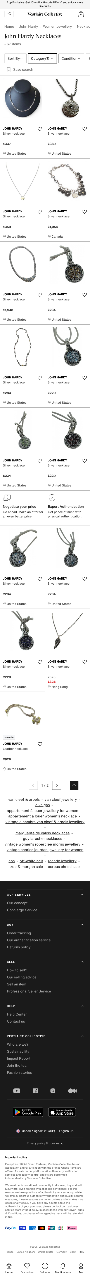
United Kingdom (26, 1252)
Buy (10, 925)
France (10, 1252)
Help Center (17, 1014)
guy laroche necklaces (42, 838)
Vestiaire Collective (26, 1036)
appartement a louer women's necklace (42, 816)
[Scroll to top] (74, 785)
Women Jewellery (57, 26)
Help (11, 1006)
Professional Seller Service (29, 991)
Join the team (18, 1065)
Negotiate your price (19, 506)
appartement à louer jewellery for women (42, 810)
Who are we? (17, 1044)
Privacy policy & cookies (43, 1143)
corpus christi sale (64, 866)
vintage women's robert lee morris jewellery (42, 844)
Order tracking (19, 933)
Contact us (16, 1021)
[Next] (56, 785)
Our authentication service (29, 940)
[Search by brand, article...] (9, 14)
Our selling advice (21, 977)
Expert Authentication (66, 506)
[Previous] (33, 785)
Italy (82, 1252)
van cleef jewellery (61, 799)
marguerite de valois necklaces (43, 833)
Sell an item (16, 984)
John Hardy (28, 26)
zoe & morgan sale (26, 866)
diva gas (42, 805)
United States (46, 1252)
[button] (81, 14)
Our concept (17, 902)
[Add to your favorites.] (39, 129)
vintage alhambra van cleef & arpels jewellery (45, 822)
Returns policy (19, 947)
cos (12, 861)
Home (9, 26)
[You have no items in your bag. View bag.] (81, 14)
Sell (11, 962)
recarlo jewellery (62, 861)
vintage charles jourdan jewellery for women (45, 850)
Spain (73, 1252)
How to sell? (17, 970)
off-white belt (31, 861)
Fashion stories (19, 1072)
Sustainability (18, 1051)
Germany (61, 1252)
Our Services (19, 895)
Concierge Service (22, 910)
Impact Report (18, 1058)
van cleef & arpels (24, 799)
